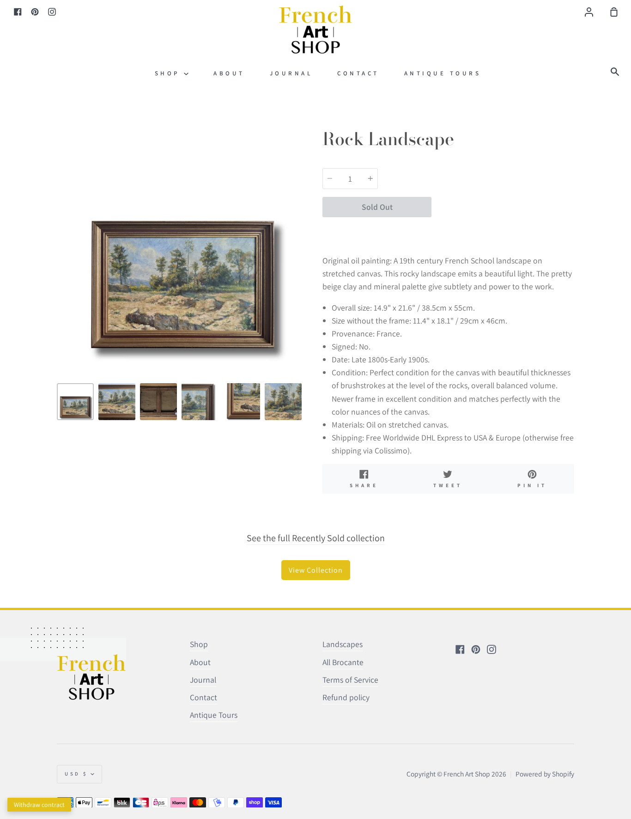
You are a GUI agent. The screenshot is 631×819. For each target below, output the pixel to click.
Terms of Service (350, 679)
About (229, 73)
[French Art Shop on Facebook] (460, 649)
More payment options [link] (503, 229)
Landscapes (342, 644)
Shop (169, 73)
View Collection (316, 570)
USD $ (76, 773)
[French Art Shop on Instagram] (491, 649)
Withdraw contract (39, 805)
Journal (291, 73)
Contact (358, 73)
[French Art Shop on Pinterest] (475, 649)
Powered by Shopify (545, 773)
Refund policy (346, 697)
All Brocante (343, 662)
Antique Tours (442, 73)
